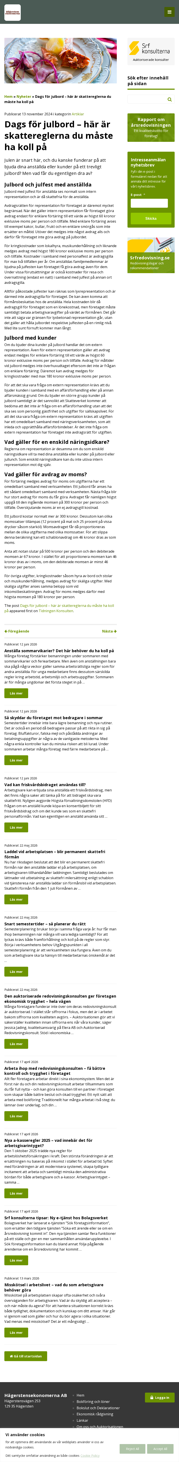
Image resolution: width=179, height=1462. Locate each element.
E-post (138, 195)
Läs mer (16, 693)
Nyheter (24, 96)
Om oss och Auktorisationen (100, 1426)
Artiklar (78, 114)
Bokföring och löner (93, 1401)
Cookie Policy (90, 1455)
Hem (8, 96)
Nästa (108, 631)
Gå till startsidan (27, 1356)
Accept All (160, 1449)
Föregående (18, 631)
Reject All (132, 1449)
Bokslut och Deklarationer (98, 1408)
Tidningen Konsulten (56, 610)
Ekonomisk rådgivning (95, 1414)
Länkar (82, 1420)
